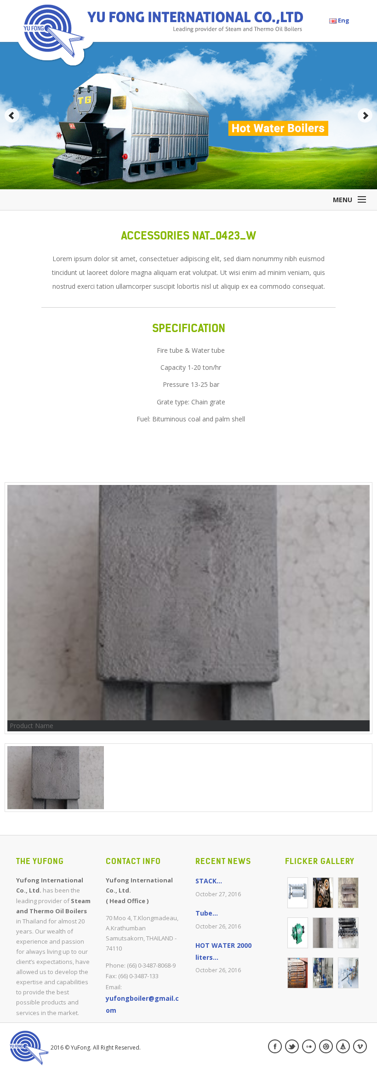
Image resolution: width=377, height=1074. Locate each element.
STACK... (208, 880)
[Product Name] (297, 892)
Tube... (206, 913)
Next (365, 115)
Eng (343, 20)
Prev (12, 115)
